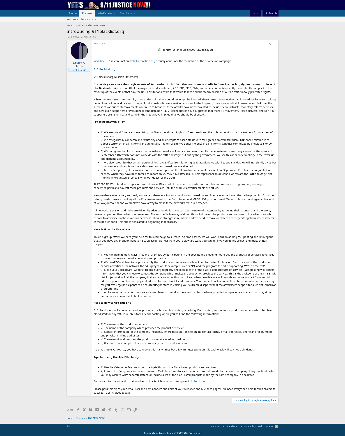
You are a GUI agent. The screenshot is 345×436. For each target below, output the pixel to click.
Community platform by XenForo (172, 433)
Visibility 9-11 (102, 61)
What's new (105, 13)
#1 (275, 43)
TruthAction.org (146, 61)
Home (73, 13)
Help (260, 426)
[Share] (270, 44)
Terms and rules (230, 426)
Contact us (213, 426)
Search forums (88, 19)
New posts (72, 19)
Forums (87, 13)
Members (126, 13)
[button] (114, 13)
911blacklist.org (105, 69)
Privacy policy (248, 426)
